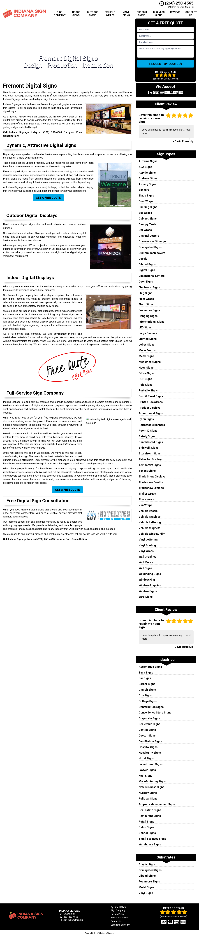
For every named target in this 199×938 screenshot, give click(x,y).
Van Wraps (145, 505)
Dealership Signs (149, 724)
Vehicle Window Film (152, 533)
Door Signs (146, 281)
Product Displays (149, 407)
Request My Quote (164, 63)
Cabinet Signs (148, 218)
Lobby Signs (146, 344)
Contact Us (191, 14)
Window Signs (148, 591)
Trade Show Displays (152, 476)
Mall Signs (145, 775)
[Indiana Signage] (25, 916)
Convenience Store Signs (155, 712)
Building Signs (148, 207)
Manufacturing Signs (152, 781)
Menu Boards (147, 350)
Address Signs (148, 178)
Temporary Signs (150, 465)
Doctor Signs (147, 735)
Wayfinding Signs (150, 573)
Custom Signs (142, 14)
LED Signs (145, 327)
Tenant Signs (147, 470)
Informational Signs (151, 321)
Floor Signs (146, 304)
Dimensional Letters (151, 275)
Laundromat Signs (150, 764)
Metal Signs (146, 356)
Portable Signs (148, 390)
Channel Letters (149, 235)
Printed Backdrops (151, 402)
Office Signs (146, 373)
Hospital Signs (148, 747)
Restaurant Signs (150, 815)
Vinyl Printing (147, 545)
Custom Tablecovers (152, 253)
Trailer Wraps (147, 493)
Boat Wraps (146, 201)
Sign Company (60, 14)
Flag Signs (145, 293)
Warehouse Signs (150, 844)
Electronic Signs (149, 287)
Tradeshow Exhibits (151, 487)
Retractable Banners (152, 424)
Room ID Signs (148, 430)
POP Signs (145, 379)
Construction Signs (151, 707)
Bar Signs (145, 678)
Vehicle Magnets (149, 528)
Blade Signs (146, 195)
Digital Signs (147, 270)
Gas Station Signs (150, 741)
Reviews (175, 12)
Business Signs (159, 14)
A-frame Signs (148, 161)
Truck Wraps (147, 499)
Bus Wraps (145, 212)
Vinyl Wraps (146, 551)
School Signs (147, 833)
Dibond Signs (147, 264)
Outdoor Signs (92, 14)
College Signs (148, 701)
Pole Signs (145, 384)
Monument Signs (150, 361)
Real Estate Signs (150, 810)
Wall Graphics (147, 556)
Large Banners (148, 333)
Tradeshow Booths (151, 482)
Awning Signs (147, 184)
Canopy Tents (147, 224)
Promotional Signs (151, 413)
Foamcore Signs (149, 310)
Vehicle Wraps (110, 14)
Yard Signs (146, 596)
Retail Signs (146, 821)
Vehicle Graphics (149, 516)
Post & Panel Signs (151, 396)
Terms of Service (119, 917)
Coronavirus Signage (152, 241)
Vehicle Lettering (150, 522)
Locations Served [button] (119, 925)
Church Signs (147, 689)
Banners (144, 189)
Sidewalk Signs (148, 447)
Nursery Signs (148, 792)
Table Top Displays (150, 459)
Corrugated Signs (150, 247)
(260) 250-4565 (179, 3)
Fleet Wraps (146, 298)
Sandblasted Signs (151, 442)
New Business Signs (151, 787)
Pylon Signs (146, 419)
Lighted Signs (148, 338)
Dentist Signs (147, 729)
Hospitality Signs (150, 752)
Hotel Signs (146, 758)
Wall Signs (145, 568)
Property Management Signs (157, 804)
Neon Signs (146, 367)
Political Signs (148, 798)
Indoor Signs (76, 14)
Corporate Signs (149, 718)
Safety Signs (147, 436)
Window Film (147, 579)
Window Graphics (150, 585)
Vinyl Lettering (148, 539)
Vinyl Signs (126, 14)
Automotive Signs (150, 666)
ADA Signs (145, 166)
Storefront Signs (149, 453)
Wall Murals (146, 562)
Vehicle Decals (148, 510)
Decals (143, 258)
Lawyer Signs (147, 770)
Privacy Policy (117, 914)
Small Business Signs (152, 838)
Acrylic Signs (147, 172)
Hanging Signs (148, 316)
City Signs (145, 695)
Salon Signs (146, 827)
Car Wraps (145, 230)
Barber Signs (147, 683)
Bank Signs (146, 672)
